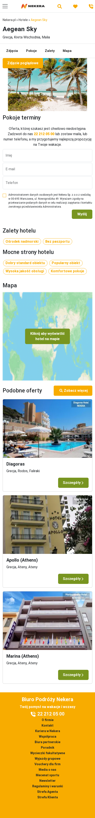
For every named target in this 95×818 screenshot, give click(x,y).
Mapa (67, 51)
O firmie (47, 720)
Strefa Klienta (47, 797)
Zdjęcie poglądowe (22, 63)
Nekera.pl (9, 20)
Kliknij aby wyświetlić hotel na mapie (47, 336)
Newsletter (47, 780)
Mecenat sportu (47, 775)
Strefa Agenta (47, 791)
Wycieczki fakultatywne (47, 753)
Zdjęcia (12, 51)
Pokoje (31, 51)
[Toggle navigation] (5, 6)
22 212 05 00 (44, 134)
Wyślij (82, 214)
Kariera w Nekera (47, 731)
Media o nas (47, 769)
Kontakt (47, 725)
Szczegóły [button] (72, 483)
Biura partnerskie (47, 742)
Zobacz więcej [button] (76, 390)
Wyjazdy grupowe (47, 758)
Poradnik (47, 747)
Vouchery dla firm (47, 764)
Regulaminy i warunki (47, 786)
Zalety (50, 51)
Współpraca (47, 736)
